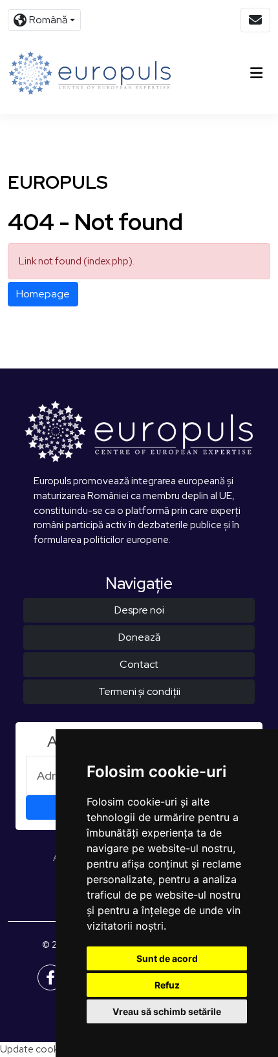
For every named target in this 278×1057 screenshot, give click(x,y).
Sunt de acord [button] (167, 958)
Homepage (43, 294)
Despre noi (139, 610)
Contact (139, 664)
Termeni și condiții (139, 691)
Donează (139, 637)
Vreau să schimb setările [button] (166, 1011)
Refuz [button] (167, 984)
